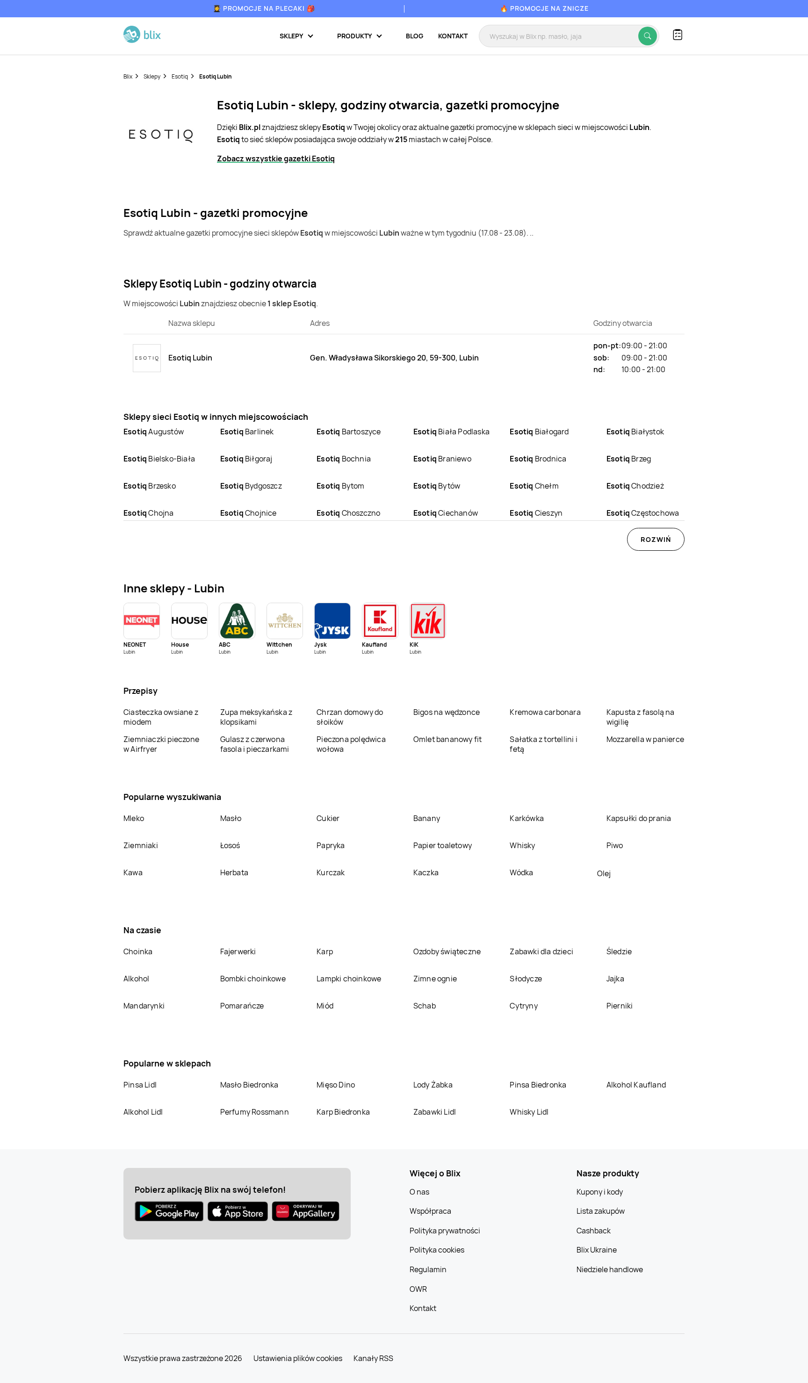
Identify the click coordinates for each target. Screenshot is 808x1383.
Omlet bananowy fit (447, 739)
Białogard (539, 431)
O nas (419, 1192)
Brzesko (149, 486)
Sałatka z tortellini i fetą (543, 744)
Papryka (331, 845)
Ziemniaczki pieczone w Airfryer (161, 744)
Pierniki (620, 1006)
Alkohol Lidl (143, 1112)
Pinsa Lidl (140, 1085)
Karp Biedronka (343, 1112)
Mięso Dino (336, 1085)
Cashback (594, 1230)
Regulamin (428, 1269)
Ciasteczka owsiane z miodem (160, 717)
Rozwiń (656, 539)
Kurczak (331, 872)
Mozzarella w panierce (645, 739)
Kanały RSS (373, 1358)
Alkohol (136, 978)
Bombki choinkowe (253, 978)
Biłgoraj (246, 459)
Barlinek (247, 431)
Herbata (234, 872)
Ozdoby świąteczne (447, 951)
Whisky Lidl (529, 1112)
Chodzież (635, 486)
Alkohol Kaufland (636, 1085)
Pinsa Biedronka (538, 1085)
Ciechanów (445, 513)
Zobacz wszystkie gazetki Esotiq (276, 158)
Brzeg (628, 459)
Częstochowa (642, 513)
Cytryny (523, 1006)
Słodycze (526, 978)
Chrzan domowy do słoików (350, 717)
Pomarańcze (242, 1006)
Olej (604, 873)
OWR (418, 1289)
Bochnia (344, 459)
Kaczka (426, 872)
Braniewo (442, 459)
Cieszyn (536, 513)
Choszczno (348, 513)
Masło (231, 818)
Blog (414, 35)
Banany (426, 818)
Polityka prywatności (445, 1230)
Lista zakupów (601, 1211)
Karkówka (527, 818)
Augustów (153, 431)
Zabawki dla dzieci (541, 951)
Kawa (133, 872)
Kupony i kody (600, 1192)
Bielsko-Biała (159, 459)
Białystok (635, 431)
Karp (325, 951)
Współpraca (430, 1211)
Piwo (614, 845)
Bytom (340, 486)
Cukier (328, 818)
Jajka (615, 978)
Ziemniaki (140, 845)
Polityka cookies (437, 1250)
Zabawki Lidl (434, 1112)
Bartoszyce (349, 431)
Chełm (534, 486)
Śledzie (619, 951)
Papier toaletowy (442, 845)
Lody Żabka (433, 1085)
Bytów (436, 486)
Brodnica (538, 459)
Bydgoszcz (251, 486)
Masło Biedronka (249, 1085)
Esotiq (180, 76)
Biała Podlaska (451, 431)
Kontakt (453, 35)
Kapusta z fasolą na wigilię (640, 717)
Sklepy (152, 76)
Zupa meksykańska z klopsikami (256, 717)
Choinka (137, 951)
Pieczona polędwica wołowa (351, 744)
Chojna (148, 513)
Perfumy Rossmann (254, 1112)
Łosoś (230, 845)
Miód (325, 1006)
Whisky (522, 845)
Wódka (521, 872)
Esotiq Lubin (215, 76)
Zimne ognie (435, 978)
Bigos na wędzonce (446, 712)
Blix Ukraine (597, 1250)
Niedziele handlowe (610, 1269)
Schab (424, 1006)
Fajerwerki (238, 951)
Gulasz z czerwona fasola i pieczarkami (254, 744)
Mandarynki (144, 1006)
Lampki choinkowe (349, 978)
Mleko (133, 818)
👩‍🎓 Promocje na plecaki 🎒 (264, 8)
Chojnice (248, 513)
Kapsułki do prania (638, 818)
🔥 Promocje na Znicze (544, 8)
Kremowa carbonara (545, 712)
